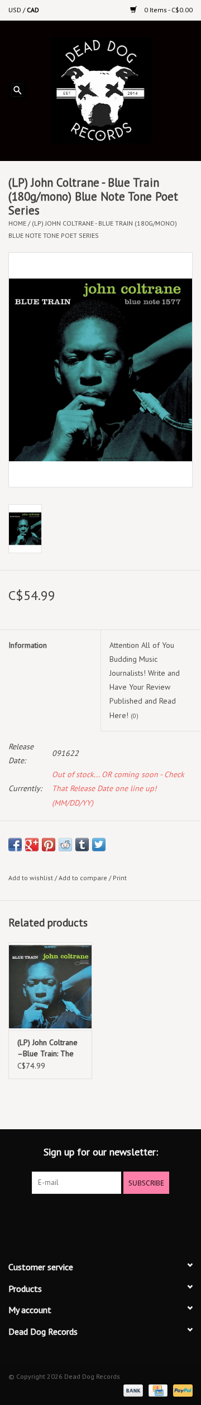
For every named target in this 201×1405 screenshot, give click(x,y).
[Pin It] (48, 844)
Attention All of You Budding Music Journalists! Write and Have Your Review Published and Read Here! (144, 680)
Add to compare (84, 878)
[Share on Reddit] (65, 844)
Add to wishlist (30, 878)
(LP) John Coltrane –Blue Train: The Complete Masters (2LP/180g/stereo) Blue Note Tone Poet (48, 1048)
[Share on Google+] (32, 844)
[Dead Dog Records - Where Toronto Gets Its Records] (117, 90)
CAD (33, 10)
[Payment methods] (132, 1390)
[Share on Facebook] (15, 844)
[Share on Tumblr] (82, 844)
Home (17, 223)
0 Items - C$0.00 (167, 10)
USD (15, 10)
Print (120, 878)
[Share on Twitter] (99, 844)
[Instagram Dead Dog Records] (131, 1217)
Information (27, 645)
